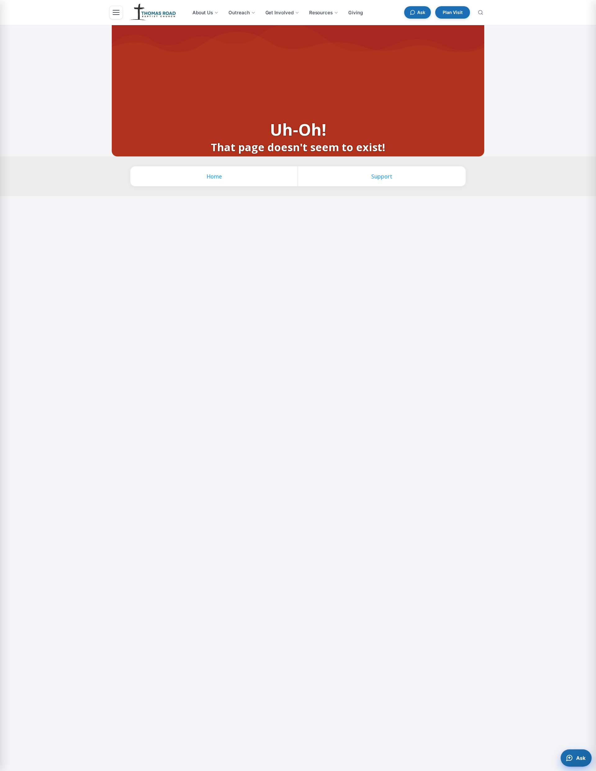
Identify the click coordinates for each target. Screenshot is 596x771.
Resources (321, 13)
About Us (202, 13)
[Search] (480, 12)
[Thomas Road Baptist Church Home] (152, 12)
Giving (355, 13)
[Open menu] (116, 12)
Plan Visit (453, 12)
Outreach (239, 13)
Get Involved (279, 13)
